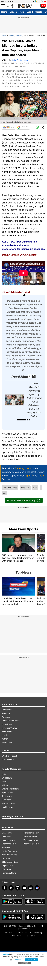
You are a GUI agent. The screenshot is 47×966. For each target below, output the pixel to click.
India (21, 12)
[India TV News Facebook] (40, 1)
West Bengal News (31, 844)
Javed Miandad (10, 487)
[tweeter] (11, 888)
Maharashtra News (32, 833)
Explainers (6, 800)
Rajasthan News (30, 836)
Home (4, 12)
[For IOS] (35, 917)
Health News (7, 807)
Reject (24, 963)
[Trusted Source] (23, 127)
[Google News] (8, 127)
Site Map (8, 932)
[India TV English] (25, 6)
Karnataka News (9, 873)
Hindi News (7, 731)
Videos (13, 12)
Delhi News (6, 836)
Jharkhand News (9, 844)
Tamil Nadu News (9, 855)
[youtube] (24, 888)
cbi (4, 493)
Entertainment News (10, 789)
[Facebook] (4, 888)
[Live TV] (43, 6)
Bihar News (7, 833)
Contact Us (6, 710)
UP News (6, 858)
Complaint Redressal (10, 720)
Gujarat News (7, 865)
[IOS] (33, 1)
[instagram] (17, 888)
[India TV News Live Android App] (12, 901)
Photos (5, 781)
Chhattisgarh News (10, 862)
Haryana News (8, 840)
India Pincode (8, 759)
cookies (18, 960)
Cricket (19, 36)
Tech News (6, 796)
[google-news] (37, 888)
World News (7, 778)
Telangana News (31, 840)
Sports (38, 12)
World (30, 12)
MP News (6, 847)
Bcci (35, 487)
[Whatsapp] (37, 127)
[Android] (36, 1)
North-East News (9, 851)
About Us (6, 713)
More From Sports (23, 529)
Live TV (5, 735)
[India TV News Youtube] (45, 1)
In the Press (7, 724)
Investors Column (9, 728)
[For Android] (12, 917)
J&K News (6, 869)
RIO (26, 936)
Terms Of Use (21, 932)
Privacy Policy (36, 932)
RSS (33, 936)
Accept (31, 960)
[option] (23, 400)
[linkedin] (30, 888)
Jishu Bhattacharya (20, 60)
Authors (5, 739)
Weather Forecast (9, 756)
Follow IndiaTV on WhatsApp (21, 500)
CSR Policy (17, 936)
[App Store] (35, 901)
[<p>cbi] (41, 487)
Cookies (5, 954)
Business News (8, 803)
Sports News (7, 792)
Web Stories (7, 742)
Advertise (6, 717)
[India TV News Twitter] (42, 1)
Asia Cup (25, 487)
